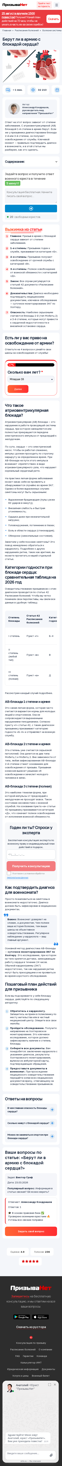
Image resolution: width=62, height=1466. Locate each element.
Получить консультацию (31, 866)
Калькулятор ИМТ (31, 1362)
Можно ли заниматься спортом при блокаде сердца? (27, 1136)
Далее (18, 388)
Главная (6, 30)
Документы (48, 1369)
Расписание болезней (27, 30)
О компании (45, 1349)
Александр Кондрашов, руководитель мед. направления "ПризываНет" (38, 110)
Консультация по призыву (31, 1342)
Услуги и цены (20, 1375)
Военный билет (41, 1375)
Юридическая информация (23, 1369)
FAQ (17, 1356)
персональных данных (17, 877)
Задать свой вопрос (31, 1231)
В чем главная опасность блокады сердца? (27, 1109)
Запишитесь (20, 1296)
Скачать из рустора (31, 1327)
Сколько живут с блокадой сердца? (28, 1122)
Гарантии (28, 1356)
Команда (42, 1356)
